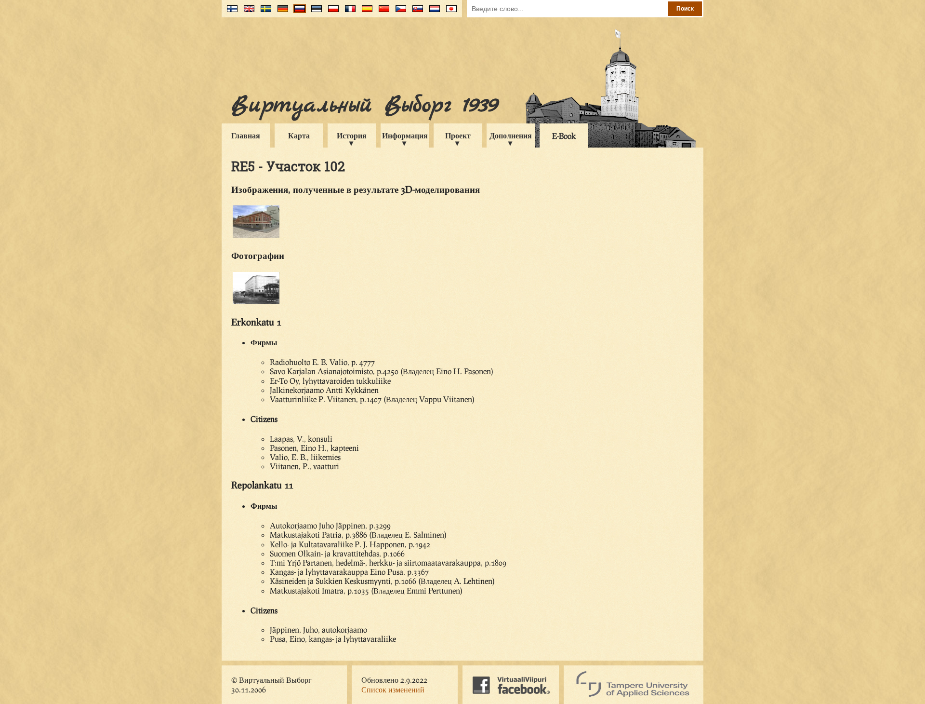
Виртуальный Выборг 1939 (364, 105)
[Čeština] (398, 12)
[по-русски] (297, 12)
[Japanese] (449, 12)
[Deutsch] (280, 12)
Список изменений (392, 689)
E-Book (564, 135)
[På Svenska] (263, 12)
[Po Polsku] (331, 12)
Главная (245, 135)
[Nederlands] (432, 12)
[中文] (381, 12)
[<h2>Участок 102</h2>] (256, 302)
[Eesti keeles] (314, 12)
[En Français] (348, 12)
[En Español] (365, 12)
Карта (299, 135)
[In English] (246, 12)
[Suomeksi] (230, 12)
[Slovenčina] (415, 12)
